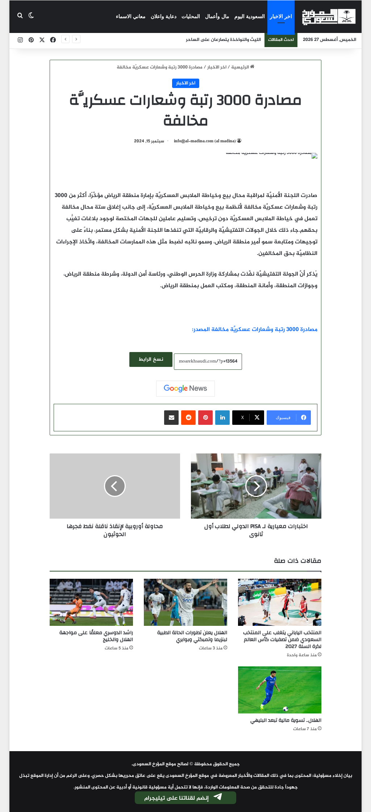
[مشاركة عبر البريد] (171, 417)
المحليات (191, 16)
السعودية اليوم (249, 16)
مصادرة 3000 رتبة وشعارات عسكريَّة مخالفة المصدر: (254, 330)
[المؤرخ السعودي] (329, 17)
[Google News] (185, 389)
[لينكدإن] (222, 417)
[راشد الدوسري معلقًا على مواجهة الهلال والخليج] (91, 602)
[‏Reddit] (188, 417)
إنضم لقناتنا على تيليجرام (176, 798)
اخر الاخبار (281, 16)
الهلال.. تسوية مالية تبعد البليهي (285, 720)
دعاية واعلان (163, 16)
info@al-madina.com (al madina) (205, 141)
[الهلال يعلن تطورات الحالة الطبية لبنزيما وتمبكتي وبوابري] (185, 602)
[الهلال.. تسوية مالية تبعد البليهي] (279, 689)
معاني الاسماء (131, 16)
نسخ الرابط (150, 359)
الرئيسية (240, 67)
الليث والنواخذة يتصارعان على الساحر (223, 40)
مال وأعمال (217, 16)
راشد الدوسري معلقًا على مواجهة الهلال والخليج (96, 636)
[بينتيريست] (205, 417)
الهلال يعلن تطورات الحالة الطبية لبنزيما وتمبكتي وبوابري (192, 636)
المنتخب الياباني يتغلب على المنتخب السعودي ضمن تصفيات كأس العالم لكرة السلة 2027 (282, 639)
